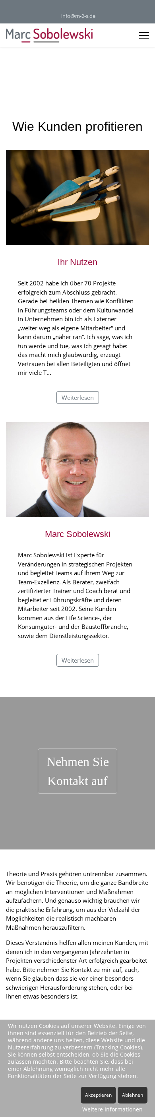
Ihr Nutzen (77, 262)
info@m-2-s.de (78, 16)
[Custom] (83, 7)
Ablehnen (132, 1095)
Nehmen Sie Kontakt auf (77, 771)
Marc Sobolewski (77, 534)
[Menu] (144, 35)
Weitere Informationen (112, 1109)
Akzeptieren (98, 1095)
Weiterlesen (78, 397)
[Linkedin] (71, 7)
